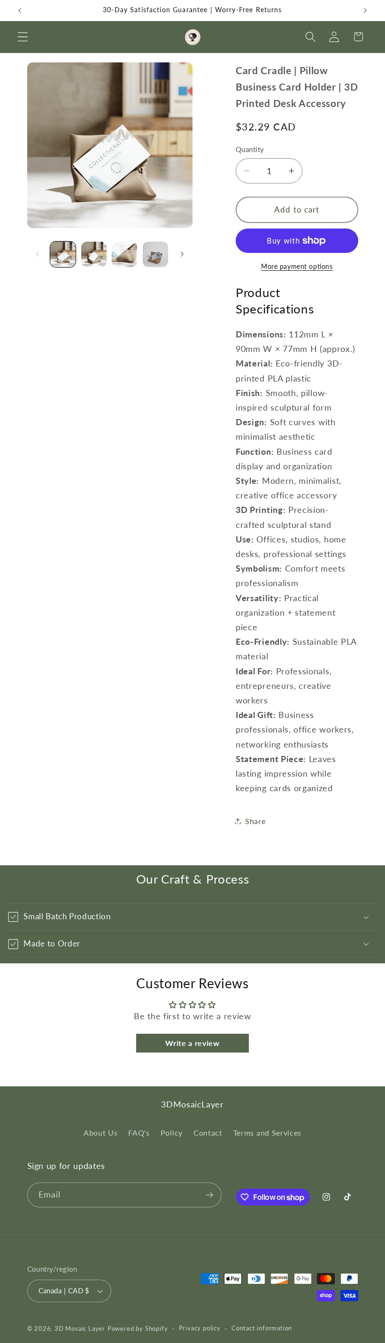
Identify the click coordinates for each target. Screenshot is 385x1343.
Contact (208, 1132)
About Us (101, 1132)
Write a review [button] (192, 1042)
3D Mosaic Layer (79, 1328)
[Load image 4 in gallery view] (155, 254)
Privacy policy (200, 1328)
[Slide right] (182, 254)
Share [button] (255, 820)
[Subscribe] (209, 1195)
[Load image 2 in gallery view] (94, 254)
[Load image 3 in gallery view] (124, 254)
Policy (172, 1132)
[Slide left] (37, 254)
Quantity (250, 149)
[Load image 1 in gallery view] (63, 254)
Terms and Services (267, 1132)
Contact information (261, 1328)
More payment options (297, 266)
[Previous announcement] (19, 10)
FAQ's (138, 1132)
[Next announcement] (365, 10)
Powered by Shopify (138, 1328)
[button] (23, 37)
